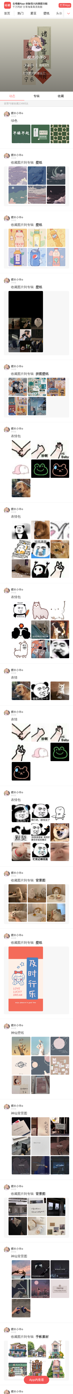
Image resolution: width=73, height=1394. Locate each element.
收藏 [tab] (61, 96)
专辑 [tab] (36, 96)
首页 (7, 13)
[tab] (20, 13)
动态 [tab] (12, 96)
